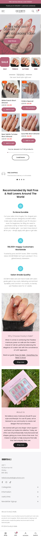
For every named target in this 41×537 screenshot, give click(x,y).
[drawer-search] (33, 11)
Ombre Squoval (27, 101)
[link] (20, 34)
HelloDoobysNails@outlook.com (13, 478)
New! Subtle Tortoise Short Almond (9, 135)
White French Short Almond (9, 101)
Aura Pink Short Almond (30, 134)
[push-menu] (3, 11)
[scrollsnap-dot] (17, 179)
